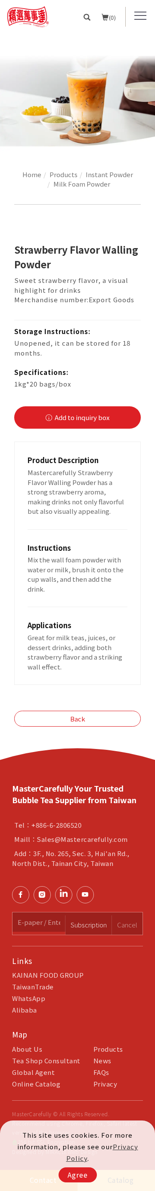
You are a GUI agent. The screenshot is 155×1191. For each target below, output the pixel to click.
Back (77, 718)
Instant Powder (109, 174)
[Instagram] (44, 894)
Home (31, 174)
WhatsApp (28, 998)
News (102, 1060)
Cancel (127, 924)
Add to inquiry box (81, 417)
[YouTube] (87, 894)
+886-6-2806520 (56, 824)
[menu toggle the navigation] (140, 16)
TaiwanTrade (33, 986)
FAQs (101, 1072)
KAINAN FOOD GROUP (48, 974)
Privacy (105, 1083)
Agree (78, 1175)
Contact (145, 812)
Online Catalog (36, 1083)
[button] (87, 17)
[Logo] (28, 15)
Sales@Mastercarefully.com (82, 839)
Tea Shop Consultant (46, 1060)
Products (64, 174)
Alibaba (24, 1009)
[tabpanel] (77, 93)
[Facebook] (23, 894)
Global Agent (33, 1072)
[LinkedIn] (66, 894)
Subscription (89, 924)
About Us (27, 1048)
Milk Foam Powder (81, 183)
